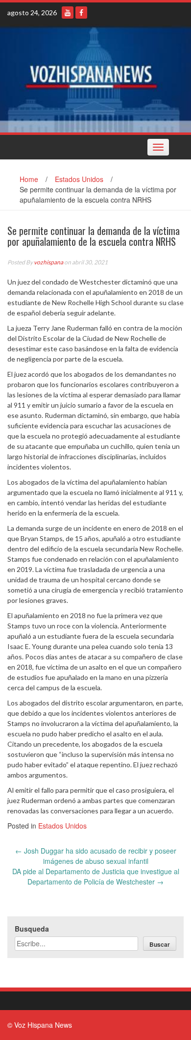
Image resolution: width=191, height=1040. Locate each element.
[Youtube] (67, 12)
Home (29, 179)
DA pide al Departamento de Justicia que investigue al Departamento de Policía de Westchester (95, 876)
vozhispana (48, 262)
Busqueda (32, 929)
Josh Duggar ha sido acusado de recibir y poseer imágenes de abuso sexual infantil (95, 856)
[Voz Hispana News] (95, 78)
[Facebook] (81, 12)
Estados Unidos (79, 179)
